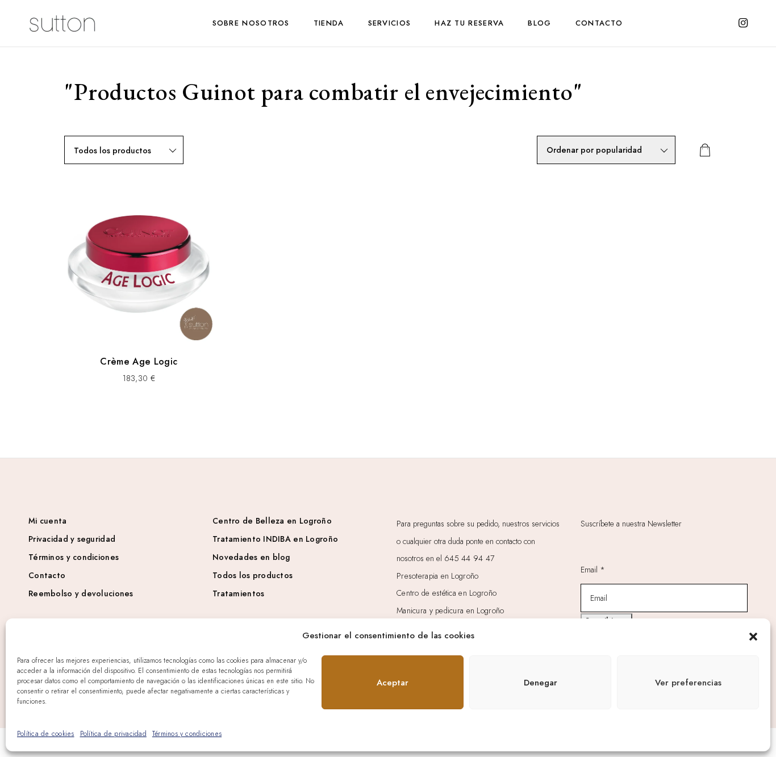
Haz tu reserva (469, 23)
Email (593, 569)
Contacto (599, 23)
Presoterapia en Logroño (437, 576)
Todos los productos (252, 575)
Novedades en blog (251, 557)
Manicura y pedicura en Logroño (450, 610)
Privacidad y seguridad (71, 539)
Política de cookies (45, 734)
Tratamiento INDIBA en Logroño (275, 539)
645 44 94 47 (469, 558)
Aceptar (392, 682)
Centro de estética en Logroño (447, 593)
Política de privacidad (113, 734)
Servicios (389, 23)
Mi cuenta (47, 520)
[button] (753, 635)
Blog (539, 23)
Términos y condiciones (187, 734)
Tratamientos (238, 593)
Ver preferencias (688, 682)
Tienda (329, 23)
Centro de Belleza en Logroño (272, 520)
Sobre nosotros (251, 23)
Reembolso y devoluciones (80, 593)
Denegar (540, 682)
